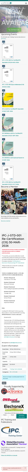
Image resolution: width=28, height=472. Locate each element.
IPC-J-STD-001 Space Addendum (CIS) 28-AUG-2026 (13, 86)
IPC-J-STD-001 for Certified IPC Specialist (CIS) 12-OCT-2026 (11, 183)
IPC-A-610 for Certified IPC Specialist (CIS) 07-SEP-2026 (13, 110)
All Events (3, 38)
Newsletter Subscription (22, 416)
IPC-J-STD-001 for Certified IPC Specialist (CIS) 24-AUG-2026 (11, 61)
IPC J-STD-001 (13, 372)
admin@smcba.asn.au (9, 337)
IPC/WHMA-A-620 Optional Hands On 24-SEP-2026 (13, 159)
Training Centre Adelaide (16, 369)
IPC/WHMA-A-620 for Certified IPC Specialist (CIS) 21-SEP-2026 (12, 134)
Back (4, 383)
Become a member (5, 221)
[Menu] (26, 3)
